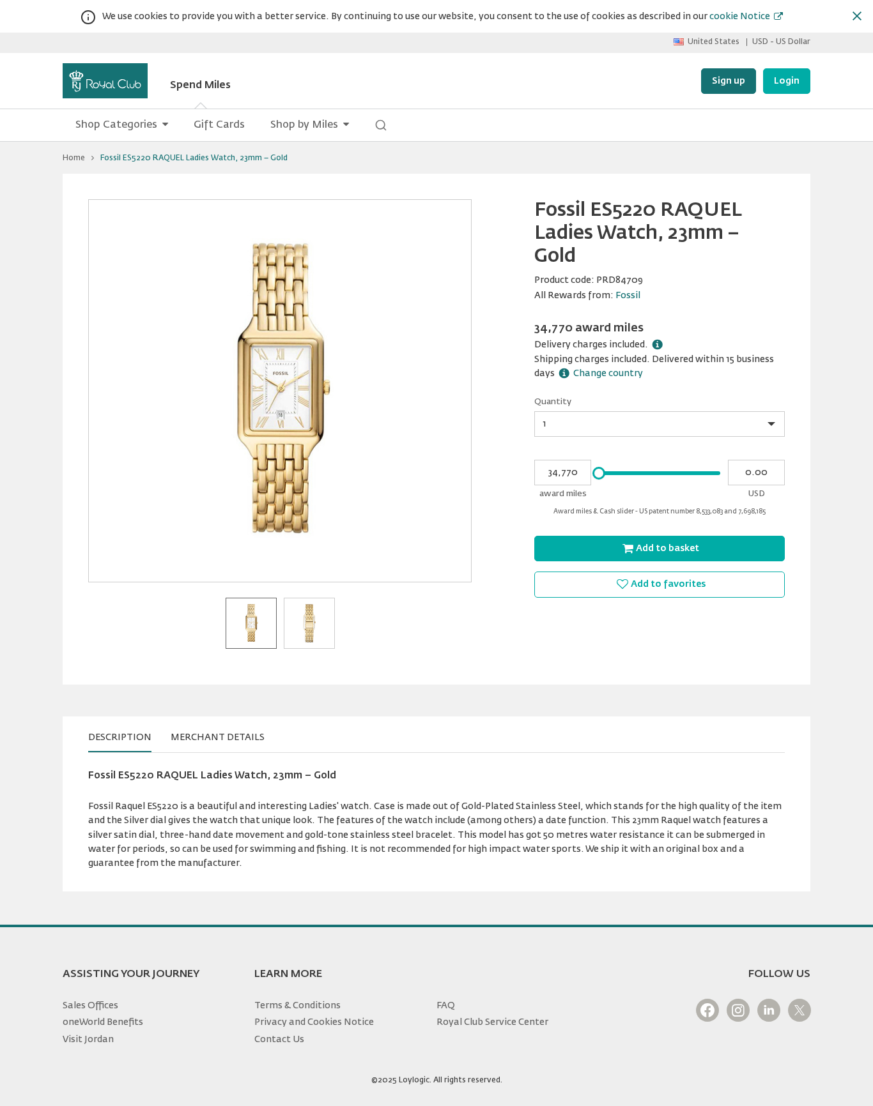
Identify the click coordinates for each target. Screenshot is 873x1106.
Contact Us (279, 1039)
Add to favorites (668, 584)
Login (787, 81)
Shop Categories (116, 125)
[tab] (119, 737)
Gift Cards (219, 125)
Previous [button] (105, 390)
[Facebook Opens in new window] (707, 1010)
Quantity (552, 402)
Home (74, 158)
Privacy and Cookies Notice (314, 1022)
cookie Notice (739, 16)
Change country (608, 373)
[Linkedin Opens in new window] (768, 1010)
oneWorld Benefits (103, 1022)
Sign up (728, 81)
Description (119, 737)
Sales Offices (90, 1005)
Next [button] (454, 390)
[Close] (857, 16)
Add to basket (667, 548)
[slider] (598, 473)
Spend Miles (200, 85)
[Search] (381, 125)
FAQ (445, 1005)
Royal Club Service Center (492, 1022)
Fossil (627, 295)
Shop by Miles (304, 125)
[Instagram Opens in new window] (738, 1010)
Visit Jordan (88, 1039)
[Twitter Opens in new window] (799, 1010)
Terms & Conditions (297, 1005)
